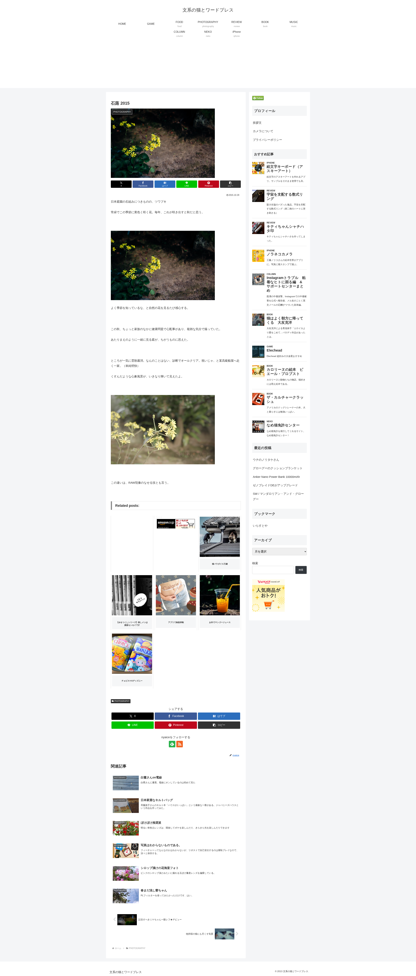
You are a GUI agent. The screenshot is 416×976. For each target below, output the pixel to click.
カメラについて (263, 131)
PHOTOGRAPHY (122, 701)
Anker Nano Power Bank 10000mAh (276, 476)
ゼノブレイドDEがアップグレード (275, 485)
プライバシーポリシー (267, 139)
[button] (230, 184)
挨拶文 (257, 122)
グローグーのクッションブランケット (278, 468)
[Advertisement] (208, 65)
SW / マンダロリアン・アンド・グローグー (278, 496)
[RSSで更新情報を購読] (179, 744)
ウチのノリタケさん (266, 459)
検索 (255, 563)
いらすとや (260, 525)
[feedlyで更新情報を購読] (172, 744)
